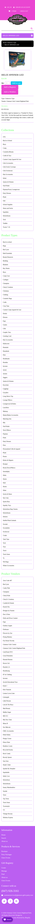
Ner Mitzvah (6, 727)
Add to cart (16, 83)
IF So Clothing (7, 674)
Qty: (2, 83)
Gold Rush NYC (8, 652)
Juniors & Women (8, 182)
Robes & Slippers (8, 460)
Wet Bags (6, 562)
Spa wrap (5, 498)
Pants (4, 437)
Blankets (5, 264)
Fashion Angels (7, 625)
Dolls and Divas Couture (10, 618)
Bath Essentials (7, 253)
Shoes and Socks (8, 208)
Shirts (4, 475)
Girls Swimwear (8, 170)
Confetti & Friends (8, 603)
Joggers (5, 377)
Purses (5, 456)
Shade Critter (7, 765)
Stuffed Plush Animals (9, 520)
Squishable (6, 772)
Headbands (6, 358)
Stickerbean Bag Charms (10, 509)
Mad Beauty (6, 708)
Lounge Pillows (7, 400)
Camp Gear (6, 276)
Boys (4, 144)
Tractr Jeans (6, 554)
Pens (4, 445)
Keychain (6, 385)
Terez (4, 795)
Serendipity (6, 471)
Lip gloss (5, 392)
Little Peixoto (7, 701)
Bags (4, 246)
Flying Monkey (7, 637)
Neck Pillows (7, 430)
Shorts (5, 479)
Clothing (5, 294)
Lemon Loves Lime (9, 693)
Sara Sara (5, 761)
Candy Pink (6, 588)
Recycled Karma (8, 750)
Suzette (5, 791)
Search (3, 838)
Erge (4, 321)
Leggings (5, 389)
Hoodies (5, 362)
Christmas (6, 291)
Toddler (5, 223)
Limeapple (6, 697)
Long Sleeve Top (8, 396)
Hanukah (5, 347)
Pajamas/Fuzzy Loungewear (11, 189)
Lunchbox (6, 407)
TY (4, 810)
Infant (4, 178)
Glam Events (5, 858)
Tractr (4, 550)
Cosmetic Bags (7, 298)
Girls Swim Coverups (9, 167)
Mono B (5, 723)
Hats (4, 355)
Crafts (4, 302)
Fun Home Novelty (8, 640)
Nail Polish (6, 185)
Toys (4, 547)
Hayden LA (6, 667)
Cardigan (5, 279)
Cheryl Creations (8, 287)
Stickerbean (6, 780)
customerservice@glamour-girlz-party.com (18, 895)
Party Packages (6, 854)
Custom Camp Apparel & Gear (12, 159)
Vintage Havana (7, 814)
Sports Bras (6, 501)
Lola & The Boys (8, 704)
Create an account (22, 7)
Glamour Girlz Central (9, 644)
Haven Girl (6, 663)
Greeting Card (7, 336)
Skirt (4, 483)
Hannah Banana (7, 659)
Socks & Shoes (7, 494)
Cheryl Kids (6, 595)
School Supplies (7, 204)
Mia (4, 422)
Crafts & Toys (7, 155)
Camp (4, 148)
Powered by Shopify (23, 918)
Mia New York (7, 719)
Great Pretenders (8, 656)
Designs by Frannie (8, 610)
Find (2, 874)
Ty (3, 558)
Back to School (7, 140)
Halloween (6, 343)
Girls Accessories (8, 163)
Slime (4, 490)
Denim (5, 313)
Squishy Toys (7, 505)
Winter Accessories (8, 565)
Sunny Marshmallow (9, 787)
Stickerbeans (6, 216)
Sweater (5, 524)
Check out (24, 11)
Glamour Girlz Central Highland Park (17, 101)
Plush (4, 197)
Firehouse (6, 629)
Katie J (5, 686)
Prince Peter (6, 742)
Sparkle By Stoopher (9, 768)
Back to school (7, 242)
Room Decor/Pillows (9, 468)
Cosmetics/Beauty (8, 152)
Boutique (4, 851)
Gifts (4, 328)
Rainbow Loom (7, 746)
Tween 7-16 (6, 227)
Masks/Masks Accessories (10, 415)
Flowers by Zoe (7, 633)
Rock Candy (6, 753)
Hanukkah (6, 351)
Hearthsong (6, 671)
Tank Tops (6, 539)
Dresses (5, 317)
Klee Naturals (7, 689)
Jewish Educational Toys (10, 682)
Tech (4, 219)
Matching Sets (7, 419)
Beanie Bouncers (8, 257)
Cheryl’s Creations (8, 599)
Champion (6, 283)
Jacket (5, 370)
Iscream (5, 366)
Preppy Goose (7, 738)
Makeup (5, 411)
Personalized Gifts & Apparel (11, 449)
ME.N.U (5, 716)
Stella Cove (6, 776)
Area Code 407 (7, 580)
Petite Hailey (6, 735)
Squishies (5, 212)
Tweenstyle (6, 806)
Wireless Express (8, 817)
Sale (4, 201)
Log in (9, 7)
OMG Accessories (8, 731)
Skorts (5, 486)
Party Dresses (7, 193)
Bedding (5, 261)
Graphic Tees (7, 332)
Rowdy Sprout (7, 757)
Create (3, 868)
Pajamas (5, 434)
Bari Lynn (6, 249)
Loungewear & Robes (9, 404)
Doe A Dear (6, 614)
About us (4, 841)
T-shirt (5, 535)
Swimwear (6, 531)
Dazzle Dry (6, 607)
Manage (4, 871)
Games (5, 325)
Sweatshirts (6, 528)
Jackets (5, 373)
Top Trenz (6, 798)
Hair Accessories (8, 174)
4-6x (4, 137)
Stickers (5, 516)
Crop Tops (6, 306)
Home (4, 42)
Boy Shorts (6, 268)
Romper (5, 464)
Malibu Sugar (7, 712)
